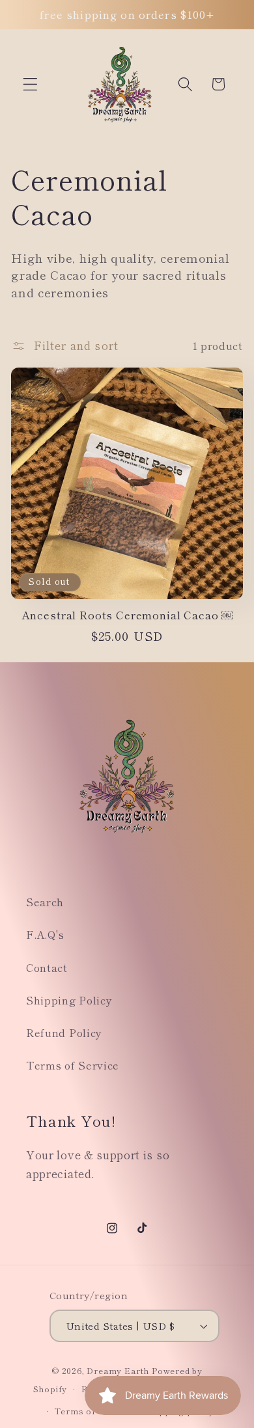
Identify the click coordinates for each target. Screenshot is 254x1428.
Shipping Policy (69, 1000)
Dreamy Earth (118, 1370)
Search (45, 901)
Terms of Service (72, 1065)
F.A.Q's (45, 934)
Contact (47, 967)
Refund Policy (64, 1032)
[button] (30, 84)
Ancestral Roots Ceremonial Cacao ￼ (127, 615)
